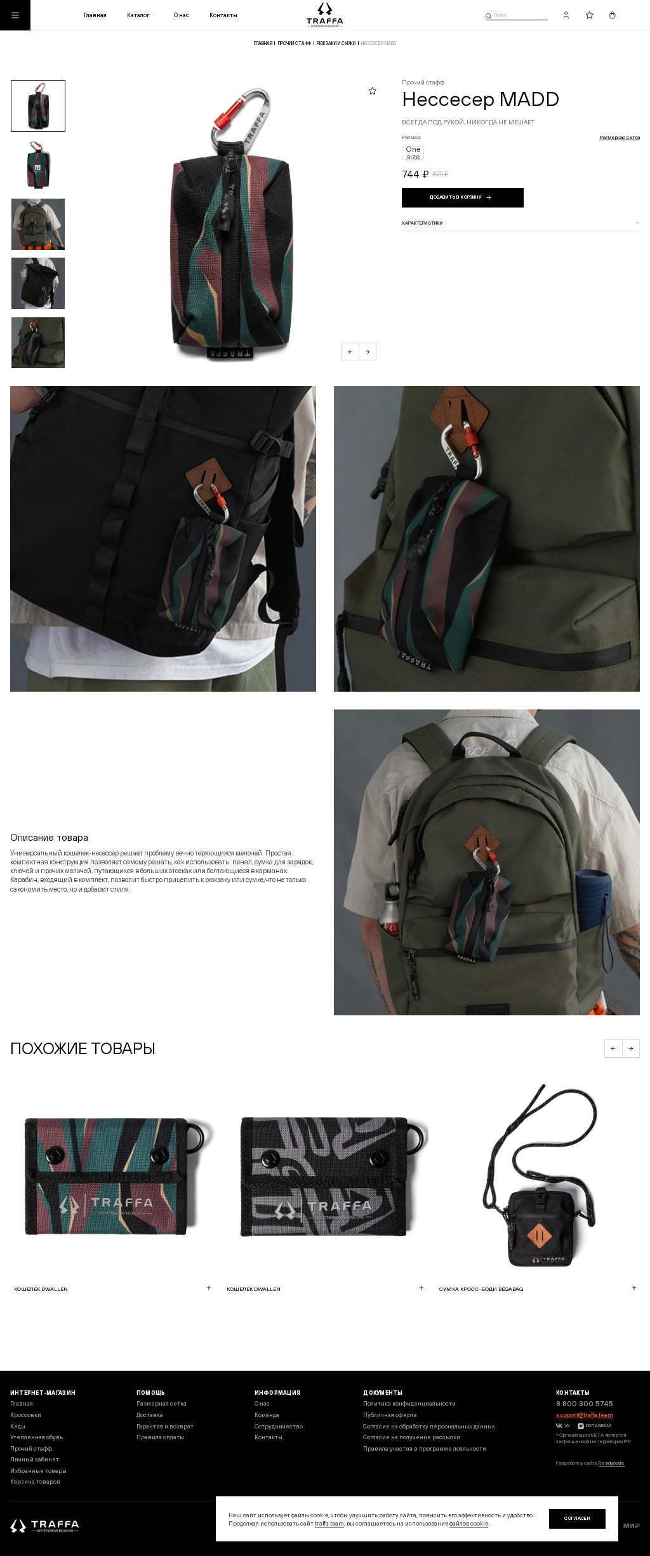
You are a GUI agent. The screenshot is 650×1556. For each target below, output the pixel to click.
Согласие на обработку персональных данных (429, 1426)
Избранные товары (38, 1470)
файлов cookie (468, 1523)
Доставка (149, 1414)
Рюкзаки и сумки (336, 43)
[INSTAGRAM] (580, 1426)
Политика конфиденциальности (409, 1403)
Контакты (223, 14)
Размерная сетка (619, 137)
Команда (267, 1414)
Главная (95, 14)
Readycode (612, 1463)
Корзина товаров (35, 1481)
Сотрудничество (279, 1426)
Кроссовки (25, 1414)
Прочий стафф (294, 43)
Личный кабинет (34, 1459)
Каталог (138, 14)
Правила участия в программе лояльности (424, 1448)
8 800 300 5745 (584, 1404)
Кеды (17, 1426)
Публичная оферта (390, 1414)
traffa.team (329, 1523)
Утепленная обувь (36, 1437)
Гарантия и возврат (165, 1426)
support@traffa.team (584, 1414)
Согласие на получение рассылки (411, 1437)
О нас (181, 14)
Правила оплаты (160, 1437)
